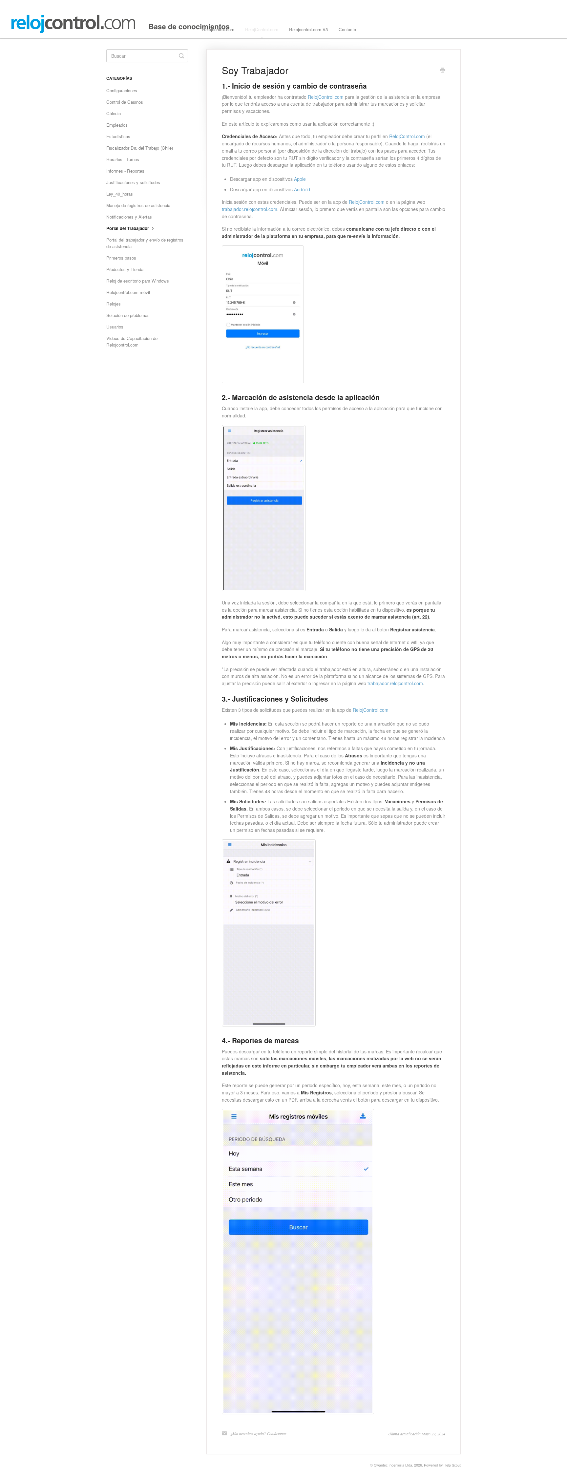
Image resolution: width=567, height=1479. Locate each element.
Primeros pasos (121, 258)
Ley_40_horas (119, 194)
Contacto (347, 29)
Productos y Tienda (124, 269)
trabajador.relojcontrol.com (249, 209)
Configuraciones (121, 90)
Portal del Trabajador (128, 228)
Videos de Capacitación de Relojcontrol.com (132, 341)
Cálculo (113, 113)
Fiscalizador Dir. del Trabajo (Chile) (139, 148)
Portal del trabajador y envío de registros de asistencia (144, 243)
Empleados (117, 125)
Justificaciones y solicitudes (133, 182)
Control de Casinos (124, 102)
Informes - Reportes (125, 171)
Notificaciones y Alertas (129, 217)
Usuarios (114, 327)
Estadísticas (118, 136)
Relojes (113, 304)
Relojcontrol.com (218, 29)
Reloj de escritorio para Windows (137, 281)
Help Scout (452, 1465)
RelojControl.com (261, 29)
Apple (300, 179)
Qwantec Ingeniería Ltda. (393, 1465)
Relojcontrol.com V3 (308, 29)
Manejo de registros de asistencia (138, 205)
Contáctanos (276, 1433)
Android (302, 189)
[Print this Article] (442, 70)
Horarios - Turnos (122, 159)
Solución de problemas (128, 315)
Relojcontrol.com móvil (128, 292)
